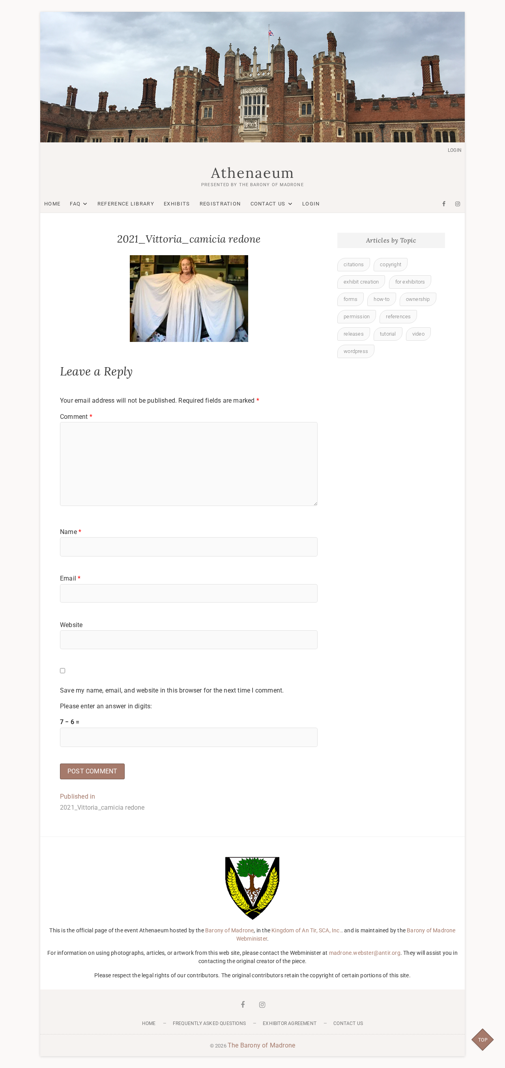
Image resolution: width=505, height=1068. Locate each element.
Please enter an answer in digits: (106, 706)
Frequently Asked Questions (209, 1023)
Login (455, 150)
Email (70, 578)
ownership (418, 299)
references (398, 316)
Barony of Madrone (229, 930)
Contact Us (268, 204)
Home (52, 204)
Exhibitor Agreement (289, 1023)
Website (71, 625)
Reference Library (125, 204)
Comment (76, 416)
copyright (390, 264)
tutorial (388, 334)
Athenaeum (252, 172)
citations (354, 264)
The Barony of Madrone (261, 1045)
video (418, 334)
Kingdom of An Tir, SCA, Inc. (306, 930)
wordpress (356, 351)
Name (70, 532)
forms (350, 299)
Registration (220, 204)
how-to (381, 299)
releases (354, 334)
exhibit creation (361, 282)
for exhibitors (410, 282)
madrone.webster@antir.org (364, 953)
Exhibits (177, 204)
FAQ (75, 204)
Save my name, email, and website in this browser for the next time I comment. (172, 690)
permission (357, 316)
